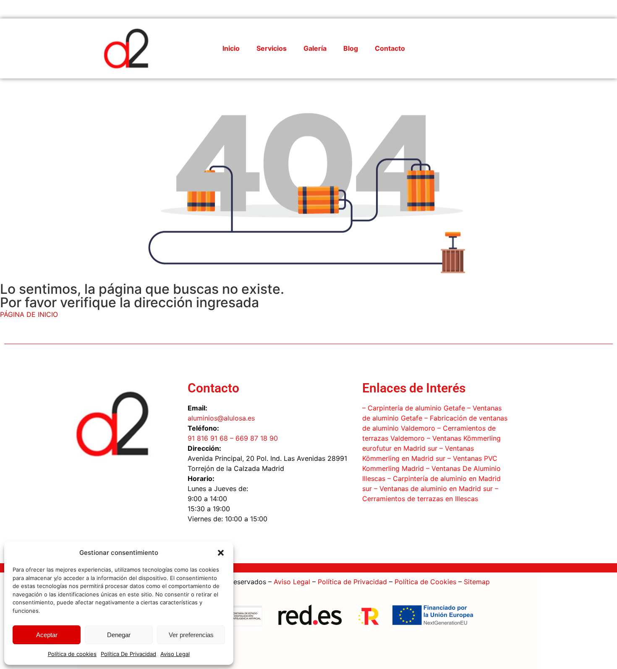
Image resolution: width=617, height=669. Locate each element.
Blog (350, 48)
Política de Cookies (425, 582)
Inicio (231, 48)
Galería (315, 48)
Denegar (119, 634)
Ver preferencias (191, 634)
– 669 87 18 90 (253, 438)
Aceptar (47, 634)
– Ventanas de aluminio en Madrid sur (432, 488)
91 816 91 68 (208, 438)
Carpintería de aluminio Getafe (416, 408)
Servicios (271, 48)
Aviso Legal (175, 654)
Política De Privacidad (128, 654)
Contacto (390, 48)
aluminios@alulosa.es (221, 418)
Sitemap (477, 582)
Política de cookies (72, 654)
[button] (221, 553)
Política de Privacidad (352, 582)
